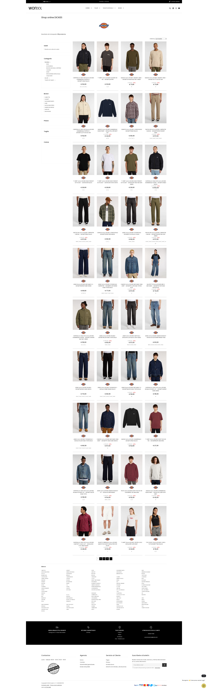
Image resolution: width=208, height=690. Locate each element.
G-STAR (118, 586)
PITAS (42, 601)
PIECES (118, 599)
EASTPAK (43, 583)
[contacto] (176, 8)
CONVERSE (144, 577)
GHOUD (68, 588)
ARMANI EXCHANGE (146, 572)
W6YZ (92, 609)
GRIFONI (118, 588)
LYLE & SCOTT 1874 (121, 594)
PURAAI (143, 601)
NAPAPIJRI (43, 598)
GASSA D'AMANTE (45, 588)
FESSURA (118, 585)
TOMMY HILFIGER (145, 607)
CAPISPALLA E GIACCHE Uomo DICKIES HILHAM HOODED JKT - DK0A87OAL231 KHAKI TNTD (83, 492)
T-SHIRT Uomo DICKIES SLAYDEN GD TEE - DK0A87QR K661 (107, 78)
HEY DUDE (68, 590)
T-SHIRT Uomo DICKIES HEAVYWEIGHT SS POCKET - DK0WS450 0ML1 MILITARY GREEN (131, 182)
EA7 (117, 581)
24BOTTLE (47, 97)
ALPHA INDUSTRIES (49, 105)
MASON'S (144, 594)
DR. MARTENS (69, 581)
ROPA (47, 64)
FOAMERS (43, 586)
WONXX (118, 609)
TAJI (142, 606)
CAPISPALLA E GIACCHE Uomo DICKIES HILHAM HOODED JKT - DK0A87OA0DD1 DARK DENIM (155, 389)
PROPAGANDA (119, 601)
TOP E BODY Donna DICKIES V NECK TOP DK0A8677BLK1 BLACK (155, 543)
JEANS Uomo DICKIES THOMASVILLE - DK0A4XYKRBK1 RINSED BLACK (108, 388)
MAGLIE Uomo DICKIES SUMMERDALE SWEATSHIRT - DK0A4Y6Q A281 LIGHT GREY (155, 492)
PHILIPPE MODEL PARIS (96, 599)
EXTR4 (42, 585)
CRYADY (68, 578)
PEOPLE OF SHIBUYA (70, 599)
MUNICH (118, 596)
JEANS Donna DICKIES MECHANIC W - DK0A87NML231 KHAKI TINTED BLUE (131, 388)
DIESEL (118, 580)
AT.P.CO (43, 573)
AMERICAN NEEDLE (49, 107)
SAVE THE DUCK (69, 604)
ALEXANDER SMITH (49, 101)
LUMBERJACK (94, 594)
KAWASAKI (93, 593)
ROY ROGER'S (119, 602)
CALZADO (48, 70)
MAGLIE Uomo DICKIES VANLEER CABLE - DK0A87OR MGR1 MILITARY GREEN (131, 78)
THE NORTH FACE (45, 607)
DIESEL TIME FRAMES (95, 580)
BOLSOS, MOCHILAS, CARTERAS (53, 68)
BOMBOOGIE (44, 575)
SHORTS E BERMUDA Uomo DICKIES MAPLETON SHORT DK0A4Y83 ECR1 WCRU (107, 544)
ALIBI (46, 103)
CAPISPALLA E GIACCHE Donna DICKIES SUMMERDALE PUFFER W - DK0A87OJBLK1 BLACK (83, 79)
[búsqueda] (170, 8)
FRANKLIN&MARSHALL (96, 586)
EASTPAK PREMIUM (146, 581)
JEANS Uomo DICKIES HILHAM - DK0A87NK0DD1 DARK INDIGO (83, 388)
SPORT (47, 72)
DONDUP (43, 581)
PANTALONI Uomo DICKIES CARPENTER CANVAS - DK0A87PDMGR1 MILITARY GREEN (155, 234)
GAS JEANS (144, 586)
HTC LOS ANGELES (120, 590)
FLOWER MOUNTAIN (146, 585)
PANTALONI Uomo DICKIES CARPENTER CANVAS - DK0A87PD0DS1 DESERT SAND (155, 131)
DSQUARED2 (94, 581)
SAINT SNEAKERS (45, 604)
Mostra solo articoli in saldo (52, 49)
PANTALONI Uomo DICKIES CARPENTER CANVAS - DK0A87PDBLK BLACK (83, 233)
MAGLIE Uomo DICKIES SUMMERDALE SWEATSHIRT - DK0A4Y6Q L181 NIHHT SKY (108, 131)
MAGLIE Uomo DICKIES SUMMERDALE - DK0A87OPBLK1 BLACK (131, 440)
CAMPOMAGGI (69, 577)
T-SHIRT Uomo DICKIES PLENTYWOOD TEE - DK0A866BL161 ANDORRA (155, 440)
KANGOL (43, 593)
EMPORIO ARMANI (120, 583)
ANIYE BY (47, 109)
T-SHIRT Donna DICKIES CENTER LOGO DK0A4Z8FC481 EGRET (131, 543)
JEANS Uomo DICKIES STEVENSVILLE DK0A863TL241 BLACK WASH (131, 233)
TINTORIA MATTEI (120, 607)
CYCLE (92, 578)
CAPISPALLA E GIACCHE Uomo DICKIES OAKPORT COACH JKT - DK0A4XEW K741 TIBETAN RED (83, 544)
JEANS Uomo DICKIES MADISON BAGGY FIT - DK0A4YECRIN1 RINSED (107, 491)
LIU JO (67, 594)
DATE (143, 578)
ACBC (92, 570)
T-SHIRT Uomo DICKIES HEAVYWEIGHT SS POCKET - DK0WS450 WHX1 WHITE (107, 181)
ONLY (143, 598)
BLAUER (143, 573)
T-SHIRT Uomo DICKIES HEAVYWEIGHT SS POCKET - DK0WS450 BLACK (83, 181)
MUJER (96, 8)
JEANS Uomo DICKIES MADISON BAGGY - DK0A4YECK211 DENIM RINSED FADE (155, 336)
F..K (67, 585)
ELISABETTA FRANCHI (95, 583)
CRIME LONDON (44, 578)
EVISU (143, 583)
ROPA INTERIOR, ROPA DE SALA (53, 74)
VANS (67, 609)
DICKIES (68, 580)
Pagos (107, 660)
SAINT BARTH (144, 602)
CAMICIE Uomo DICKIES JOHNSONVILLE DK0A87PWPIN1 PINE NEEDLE (107, 233)
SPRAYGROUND (145, 604)
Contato (82, 662)
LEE (142, 593)
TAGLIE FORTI (49, 76)
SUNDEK (93, 606)
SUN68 (67, 606)
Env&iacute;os (110, 664)
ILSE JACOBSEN (145, 590)
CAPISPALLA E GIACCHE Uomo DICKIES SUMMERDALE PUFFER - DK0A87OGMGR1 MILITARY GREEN (83, 337)
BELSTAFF (93, 573)
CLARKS (118, 577)
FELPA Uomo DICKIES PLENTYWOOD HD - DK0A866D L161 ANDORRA (131, 491)
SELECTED (93, 604)
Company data (45, 685)
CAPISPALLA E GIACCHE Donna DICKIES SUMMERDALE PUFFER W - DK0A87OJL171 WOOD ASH (83, 131)
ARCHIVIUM (48, 111)
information (157, 667)
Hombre (88, 8)
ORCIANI (43, 599)
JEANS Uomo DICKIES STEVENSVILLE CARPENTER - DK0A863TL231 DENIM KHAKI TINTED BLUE (107, 285)
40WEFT (47, 99)
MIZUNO (68, 596)
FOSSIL (67, 586)
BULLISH (93, 575)
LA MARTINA (119, 593)
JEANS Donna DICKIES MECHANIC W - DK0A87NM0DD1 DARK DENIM (83, 285)
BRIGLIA (68, 575)
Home (81, 660)
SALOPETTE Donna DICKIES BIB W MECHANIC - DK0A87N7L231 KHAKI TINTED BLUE (155, 285)
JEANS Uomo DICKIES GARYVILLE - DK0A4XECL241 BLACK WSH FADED (131, 336)
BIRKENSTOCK (120, 573)
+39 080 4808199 (175, 1)
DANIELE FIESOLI (120, 578)
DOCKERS (144, 580)
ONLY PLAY (119, 598)
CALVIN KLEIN (44, 577)
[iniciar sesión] (173, 8)
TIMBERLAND (94, 607)
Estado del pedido (85, 667)
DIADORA (43, 580)
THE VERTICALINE (70, 607)
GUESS (42, 590)
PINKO (143, 599)
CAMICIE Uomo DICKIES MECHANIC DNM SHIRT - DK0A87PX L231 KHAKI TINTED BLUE (131, 285)
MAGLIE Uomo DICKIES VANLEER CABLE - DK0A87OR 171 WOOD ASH (155, 78)
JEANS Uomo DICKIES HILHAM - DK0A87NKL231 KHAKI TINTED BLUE (107, 336)
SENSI (118, 604)
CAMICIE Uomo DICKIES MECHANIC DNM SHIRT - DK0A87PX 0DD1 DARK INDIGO (107, 440)
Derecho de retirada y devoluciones (116, 667)
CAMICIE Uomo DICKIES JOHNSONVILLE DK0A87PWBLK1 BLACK (131, 130)
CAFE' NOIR (144, 575)
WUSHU (43, 611)
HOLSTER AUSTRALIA (95, 590)
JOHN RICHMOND (145, 591)
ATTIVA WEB (48, 687)
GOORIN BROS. (94, 588)
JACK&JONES (44, 591)
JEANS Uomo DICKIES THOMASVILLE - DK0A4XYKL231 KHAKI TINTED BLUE (84, 440)
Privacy (108, 662)
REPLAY (93, 602)
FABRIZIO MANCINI (95, 585)
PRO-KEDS (93, 601)
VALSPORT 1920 (44, 609)
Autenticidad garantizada (87, 664)
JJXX (118, 591)
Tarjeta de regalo (108, 8)
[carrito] (179, 8)
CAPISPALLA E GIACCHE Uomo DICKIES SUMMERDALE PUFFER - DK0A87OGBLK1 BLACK (155, 182)
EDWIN (67, 583)
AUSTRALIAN (69, 573)
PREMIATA (68, 601)
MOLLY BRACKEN (95, 596)
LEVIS (42, 594)
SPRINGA (43, 606)
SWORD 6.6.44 (120, 606)
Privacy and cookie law (56, 685)
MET (42, 596)
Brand (120, 8)
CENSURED (93, 577)
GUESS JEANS (145, 588)
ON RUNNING (94, 598)
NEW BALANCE (69, 598)
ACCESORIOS (49, 66)
